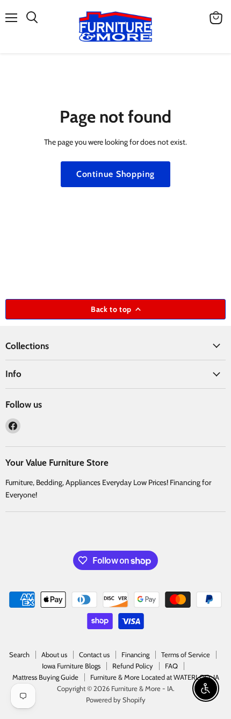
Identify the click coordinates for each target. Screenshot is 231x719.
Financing (135, 654)
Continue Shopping (115, 174)
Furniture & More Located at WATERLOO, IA (154, 677)
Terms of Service (185, 654)
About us (54, 654)
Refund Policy (132, 665)
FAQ (171, 665)
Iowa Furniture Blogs (71, 665)
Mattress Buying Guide (45, 677)
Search (19, 654)
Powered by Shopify (116, 699)
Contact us (94, 654)
